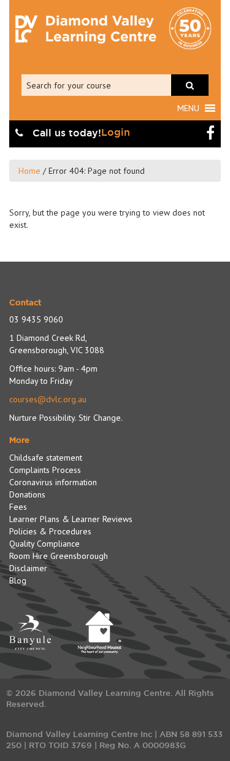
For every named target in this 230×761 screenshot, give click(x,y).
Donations (27, 494)
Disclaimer (28, 568)
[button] (188, 108)
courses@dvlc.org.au (47, 399)
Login (115, 132)
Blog (17, 580)
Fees (18, 506)
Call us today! (65, 133)
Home (29, 170)
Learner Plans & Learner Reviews (70, 519)
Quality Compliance (44, 543)
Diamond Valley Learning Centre (85, 29)
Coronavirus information (53, 482)
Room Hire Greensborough (58, 555)
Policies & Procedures (50, 531)
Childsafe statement (45, 457)
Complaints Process (45, 469)
